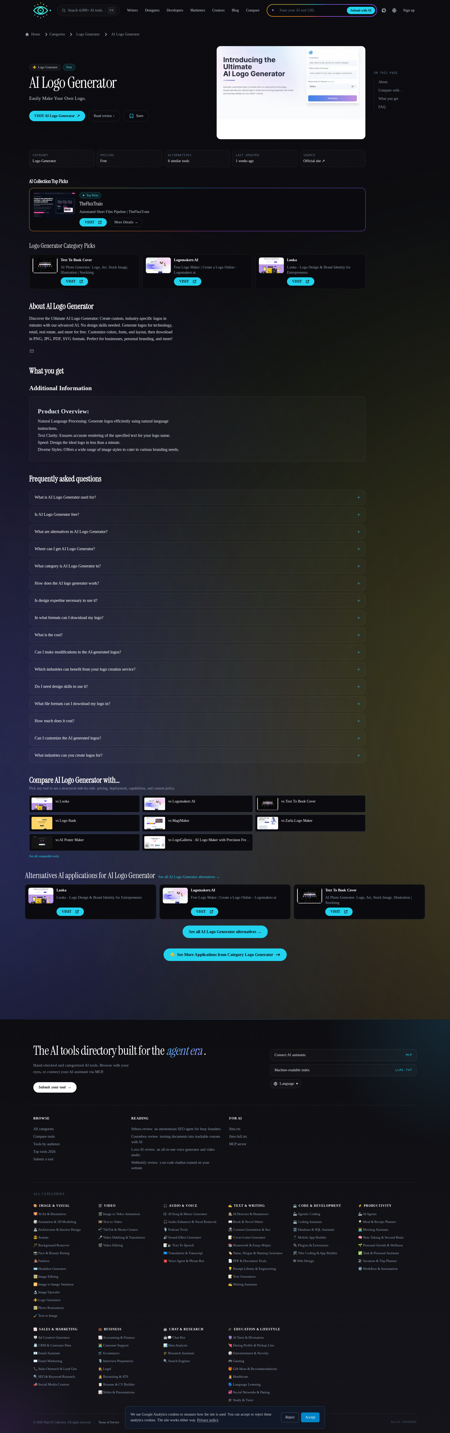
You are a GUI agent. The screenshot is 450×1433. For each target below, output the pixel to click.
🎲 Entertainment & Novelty (248, 1353)
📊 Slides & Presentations (116, 1392)
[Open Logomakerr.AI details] (158, 265)
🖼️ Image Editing (45, 1276)
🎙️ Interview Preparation (115, 1361)
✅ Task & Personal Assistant (378, 1253)
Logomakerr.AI (186, 260)
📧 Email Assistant (46, 1353)
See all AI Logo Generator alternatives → (225, 931)
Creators (218, 10)
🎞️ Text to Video (110, 1222)
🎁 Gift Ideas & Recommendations (252, 1369)
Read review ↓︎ (104, 116)
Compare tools (44, 1136)
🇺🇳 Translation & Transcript (183, 1253)
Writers (132, 10)
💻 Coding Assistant (307, 1222)
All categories (43, 1129)
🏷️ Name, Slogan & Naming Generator (255, 1253)
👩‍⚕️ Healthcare (238, 1377)
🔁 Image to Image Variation (53, 1284)
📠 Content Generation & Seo (249, 1230)
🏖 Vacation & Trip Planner (377, 1261)
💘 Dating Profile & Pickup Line (251, 1345)
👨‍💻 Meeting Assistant (373, 1230)
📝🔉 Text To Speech (178, 1245)
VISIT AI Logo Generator (57, 116)
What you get (388, 99)
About (383, 82)
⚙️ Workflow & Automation (378, 1269)
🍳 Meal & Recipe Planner (377, 1222)
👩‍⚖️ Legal (104, 1369)
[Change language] (394, 10)
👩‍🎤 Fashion (41, 1261)
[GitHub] (384, 10)
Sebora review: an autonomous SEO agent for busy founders (176, 1129)
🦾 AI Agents (367, 1214)
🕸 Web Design (303, 1261)
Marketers (197, 10)
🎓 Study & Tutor (240, 1400)
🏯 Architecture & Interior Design (57, 1230)
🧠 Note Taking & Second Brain (381, 1237)
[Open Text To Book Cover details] (45, 265)
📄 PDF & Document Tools (247, 1261)
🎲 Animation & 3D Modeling (54, 1222)
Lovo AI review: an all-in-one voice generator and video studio (173, 1152)
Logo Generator (88, 34)
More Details (126, 222)
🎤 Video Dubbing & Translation (121, 1237)
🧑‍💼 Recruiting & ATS (113, 1377)
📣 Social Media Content (51, 1384)
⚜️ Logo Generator (46, 1300)
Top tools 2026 (44, 1152)
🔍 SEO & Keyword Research (54, 1377)
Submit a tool (43, 1159)
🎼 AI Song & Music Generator (185, 1214)
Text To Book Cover (76, 260)
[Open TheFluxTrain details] (54, 205)
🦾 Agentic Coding (306, 1214)
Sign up (409, 10)
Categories (57, 34)
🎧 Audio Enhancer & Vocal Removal (189, 1222)
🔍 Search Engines (176, 1361)
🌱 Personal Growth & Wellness (380, 1245)
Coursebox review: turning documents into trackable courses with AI (175, 1139)
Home (35, 34)
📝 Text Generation (242, 1276)
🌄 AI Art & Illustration (49, 1214)
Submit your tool (55, 1087)
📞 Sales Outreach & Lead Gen (55, 1369)
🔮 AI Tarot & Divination (246, 1337)
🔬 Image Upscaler (46, 1292)
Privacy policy (207, 1420)
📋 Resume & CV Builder (116, 1384)
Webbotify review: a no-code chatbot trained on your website (170, 1165)
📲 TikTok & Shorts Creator (118, 1230)
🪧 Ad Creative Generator (51, 1337)
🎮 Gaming (236, 1361)
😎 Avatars (40, 1237)
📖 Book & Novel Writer (245, 1222)
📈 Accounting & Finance (116, 1337)
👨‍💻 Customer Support (113, 1345)
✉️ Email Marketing (47, 1361)
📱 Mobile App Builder (309, 1237)
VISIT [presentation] (89, 222)
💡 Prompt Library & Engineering (252, 1269)
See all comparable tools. (44, 856)
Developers (175, 10)
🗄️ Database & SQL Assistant (313, 1230)
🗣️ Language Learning (244, 1384)
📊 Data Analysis (175, 1345)
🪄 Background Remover (51, 1245)
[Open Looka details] (271, 265)
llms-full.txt (238, 1136)
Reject (290, 1417)
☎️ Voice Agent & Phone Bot (183, 1261)
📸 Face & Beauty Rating (51, 1253)
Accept (310, 1417)
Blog (235, 10)
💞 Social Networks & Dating (249, 1392)
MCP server (237, 1144)
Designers (152, 10)
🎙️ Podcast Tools (175, 1230)
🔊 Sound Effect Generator (182, 1237)
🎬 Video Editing (110, 1245)
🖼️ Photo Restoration (48, 1308)
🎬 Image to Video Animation (119, 1214)
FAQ (381, 107)
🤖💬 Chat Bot (174, 1337)
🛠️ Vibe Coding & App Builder (315, 1253)
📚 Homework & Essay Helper (249, 1245)
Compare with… (390, 90)
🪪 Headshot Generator (49, 1269)
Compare (252, 10)
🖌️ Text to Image (45, 1316)
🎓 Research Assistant (178, 1353)
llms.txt (234, 1129)
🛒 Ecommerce (109, 1353)
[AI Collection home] (42, 11)
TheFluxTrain (91, 203)
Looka (292, 260)
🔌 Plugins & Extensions (310, 1245)
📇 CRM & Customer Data (52, 1345)
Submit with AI (361, 10)
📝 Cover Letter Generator (246, 1237)
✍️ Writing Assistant (242, 1284)
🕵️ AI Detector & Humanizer (248, 1214)
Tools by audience (46, 1144)
